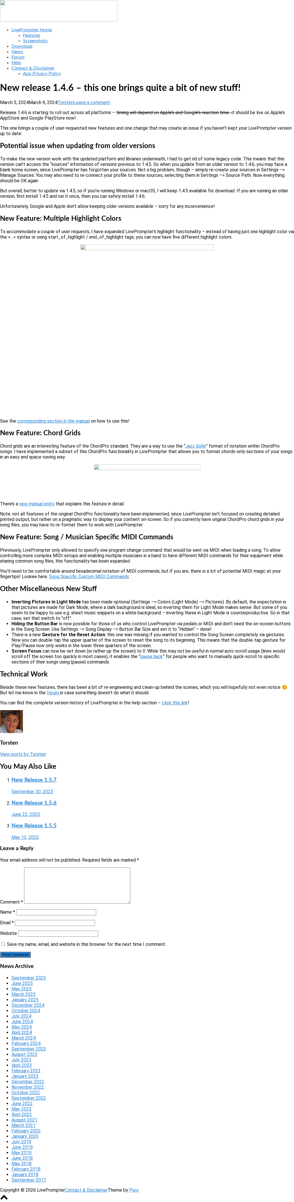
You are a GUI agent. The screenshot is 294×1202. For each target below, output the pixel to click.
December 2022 (27, 1081)
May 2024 (21, 1027)
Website (8, 933)
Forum (17, 57)
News (17, 51)
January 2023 (24, 1076)
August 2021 (24, 1120)
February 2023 (25, 1070)
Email (7, 922)
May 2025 (21, 989)
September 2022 (28, 1098)
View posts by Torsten (23, 754)
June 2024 (22, 1021)
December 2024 (27, 1005)
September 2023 (28, 1049)
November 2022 (27, 1087)
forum (53, 692)
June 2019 (22, 1147)
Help (16, 62)
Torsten (65, 102)
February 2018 (25, 1169)
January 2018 (24, 1174)
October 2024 (25, 1010)
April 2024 (21, 1032)
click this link (175, 703)
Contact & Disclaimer (33, 68)
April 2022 (21, 1114)
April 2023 (21, 1065)
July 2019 (21, 1142)
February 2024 (25, 1043)
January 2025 (24, 999)
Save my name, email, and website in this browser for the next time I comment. (86, 944)
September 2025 (28, 978)
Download (21, 46)
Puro (134, 1190)
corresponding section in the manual (53, 421)
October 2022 (25, 1092)
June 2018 (22, 1158)
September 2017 (28, 1180)
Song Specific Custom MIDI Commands (89, 576)
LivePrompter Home (31, 30)
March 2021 (23, 1125)
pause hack (151, 656)
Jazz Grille (195, 446)
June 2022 (22, 1103)
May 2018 (21, 1163)
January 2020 (24, 1136)
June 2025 (22, 983)
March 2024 (23, 1038)
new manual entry (37, 504)
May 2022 (21, 1109)
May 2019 (21, 1152)
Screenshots (35, 41)
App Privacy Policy (42, 73)
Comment (11, 902)
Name (7, 912)
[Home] (58, 20)
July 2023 (21, 1060)
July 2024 (21, 1016)
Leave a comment (92, 102)
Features (31, 35)
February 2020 (25, 1131)
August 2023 (24, 1054)
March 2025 (23, 994)
